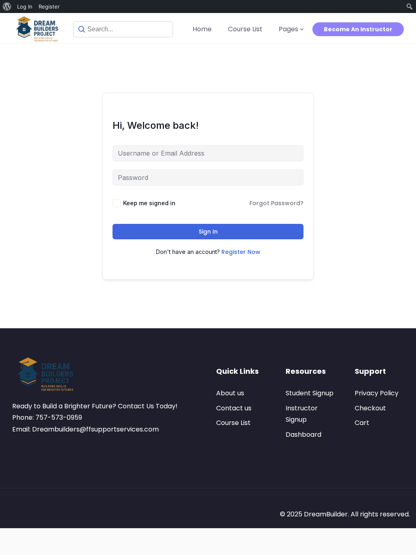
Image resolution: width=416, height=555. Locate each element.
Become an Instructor (358, 29)
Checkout (370, 408)
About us (230, 393)
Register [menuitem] (49, 6)
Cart (362, 422)
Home (202, 29)
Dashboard (303, 434)
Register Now (240, 252)
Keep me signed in (149, 202)
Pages (288, 29)
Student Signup (310, 393)
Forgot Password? (276, 203)
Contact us (233, 408)
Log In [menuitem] (24, 6)
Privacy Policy (377, 393)
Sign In (208, 232)
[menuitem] (7, 6)
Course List (245, 29)
